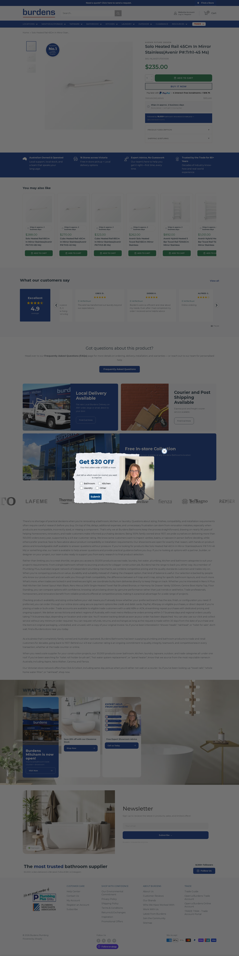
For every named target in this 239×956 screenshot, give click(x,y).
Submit (95, 496)
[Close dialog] (164, 451)
